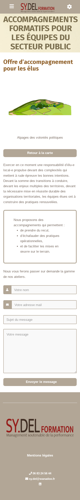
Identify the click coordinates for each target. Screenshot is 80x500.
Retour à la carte (40, 153)
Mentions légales (40, 455)
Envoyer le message (41, 382)
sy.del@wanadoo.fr (41, 478)
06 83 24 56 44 (41, 473)
